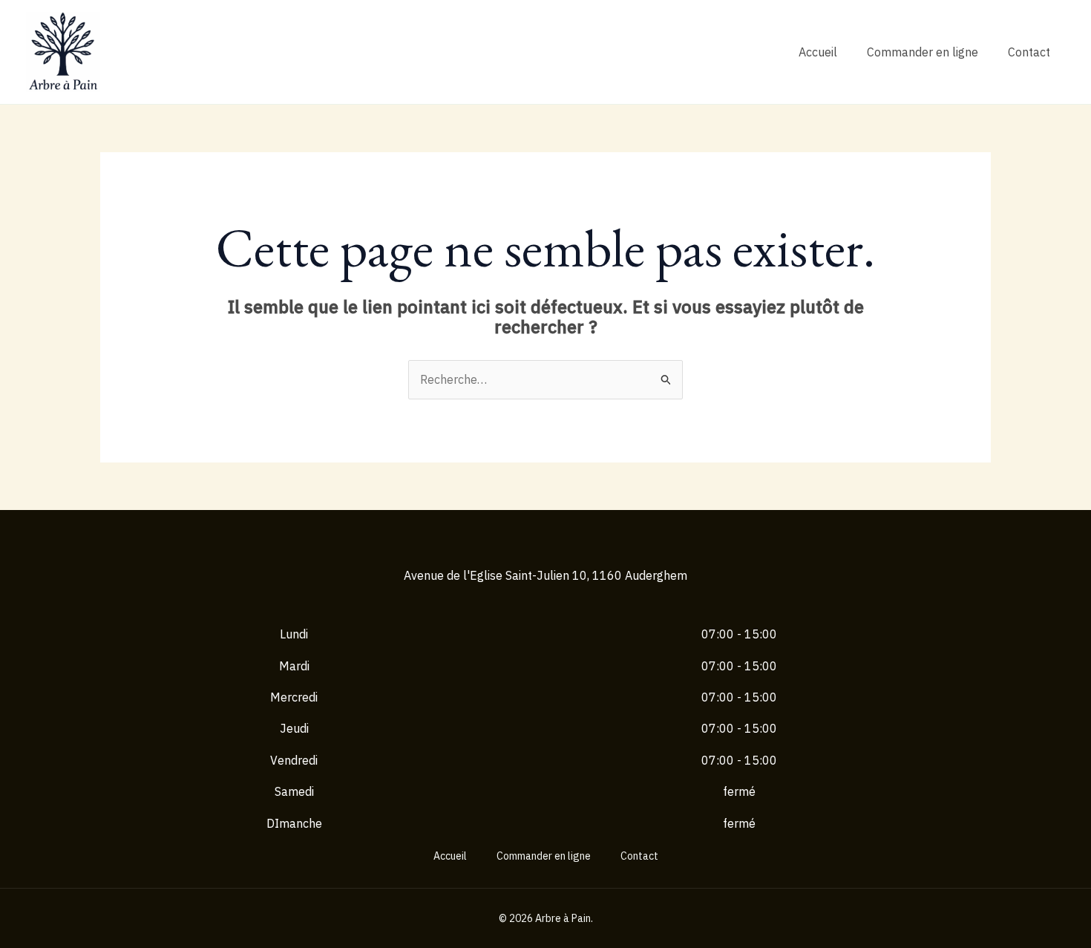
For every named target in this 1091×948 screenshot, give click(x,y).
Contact (1029, 52)
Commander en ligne (922, 52)
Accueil (818, 52)
